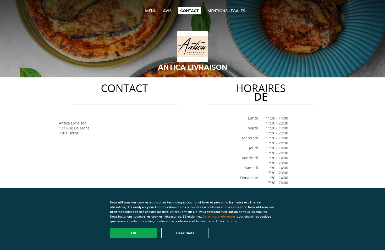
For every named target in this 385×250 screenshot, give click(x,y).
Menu (151, 10)
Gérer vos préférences (219, 216)
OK (133, 233)
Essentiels (185, 233)
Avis (167, 10)
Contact (189, 10)
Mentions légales (226, 10)
